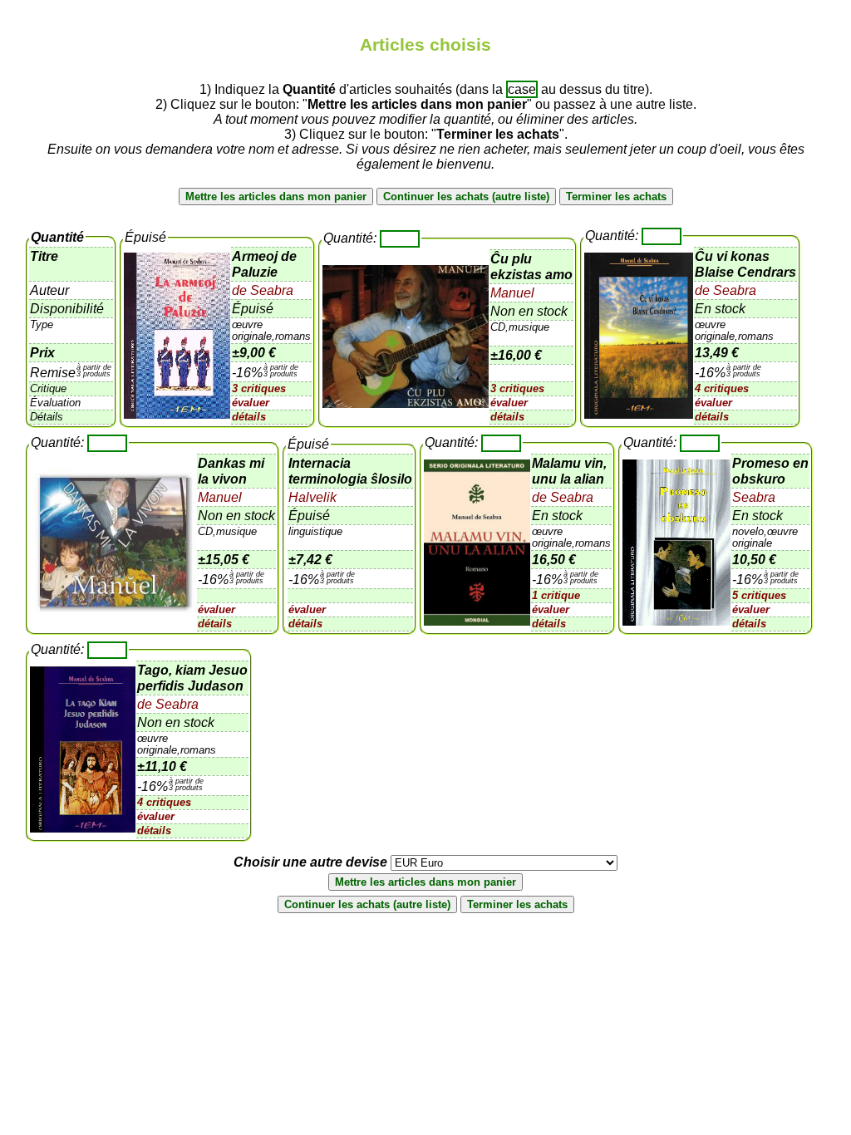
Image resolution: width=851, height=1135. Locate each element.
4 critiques (722, 388)
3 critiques (259, 388)
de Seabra (262, 290)
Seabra (753, 497)
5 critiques (759, 595)
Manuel (512, 293)
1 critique (556, 595)
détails (249, 416)
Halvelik (312, 497)
